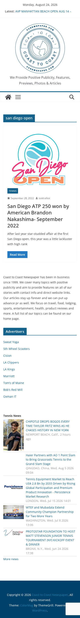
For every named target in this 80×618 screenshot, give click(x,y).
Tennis (12, 190)
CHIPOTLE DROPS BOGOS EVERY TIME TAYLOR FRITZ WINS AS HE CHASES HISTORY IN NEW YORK (48, 426)
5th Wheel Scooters (16, 349)
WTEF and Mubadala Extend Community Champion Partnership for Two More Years (50, 511)
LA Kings (9, 369)
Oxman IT (9, 396)
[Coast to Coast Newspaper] (8, 97)
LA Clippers (11, 362)
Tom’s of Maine (13, 383)
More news (10, 559)
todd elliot (44, 198)
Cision (7, 356)
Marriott (9, 376)
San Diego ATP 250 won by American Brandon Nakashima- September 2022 (38, 216)
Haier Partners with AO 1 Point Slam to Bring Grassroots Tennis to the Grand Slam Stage (50, 459)
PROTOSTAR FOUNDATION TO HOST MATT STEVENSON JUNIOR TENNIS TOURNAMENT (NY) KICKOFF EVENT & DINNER (50, 537)
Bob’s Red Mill (13, 390)
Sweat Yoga (11, 342)
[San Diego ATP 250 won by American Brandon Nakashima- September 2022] (40, 159)
